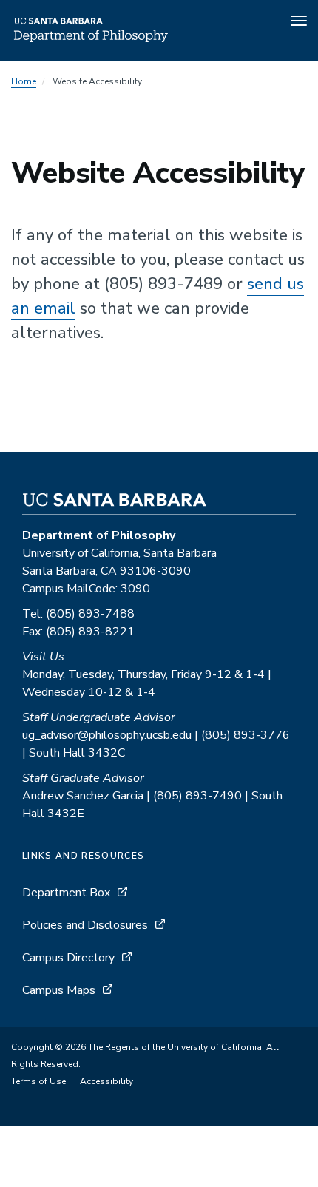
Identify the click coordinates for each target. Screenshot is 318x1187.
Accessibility (106, 1081)
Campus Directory (68, 958)
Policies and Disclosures (85, 925)
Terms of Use (38, 1081)
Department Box (66, 893)
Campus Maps (58, 990)
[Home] (90, 41)
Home (23, 81)
